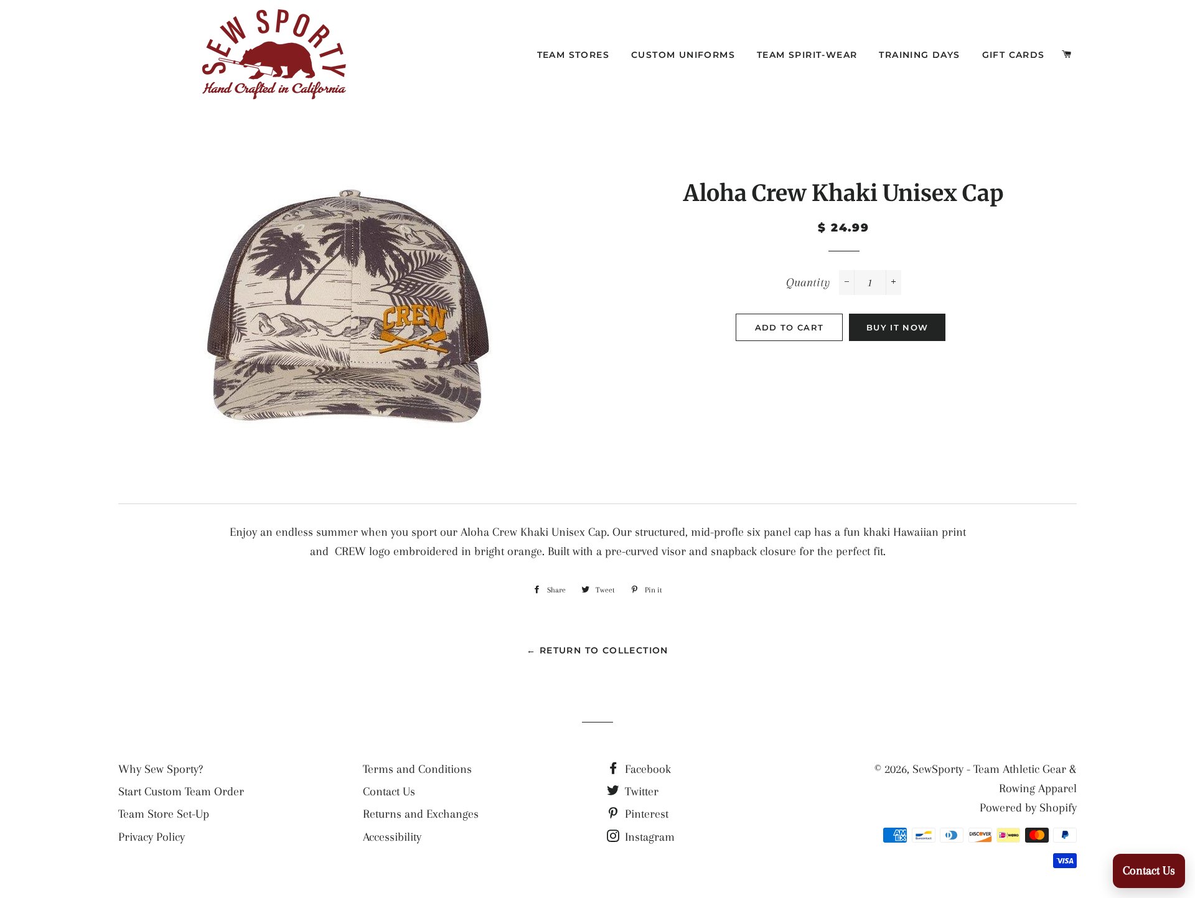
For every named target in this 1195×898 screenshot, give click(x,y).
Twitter (640, 791)
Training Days (919, 54)
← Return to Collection (597, 650)
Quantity (808, 282)
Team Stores (573, 54)
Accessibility (392, 837)
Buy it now (897, 327)
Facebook (646, 769)
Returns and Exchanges (421, 814)
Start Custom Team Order (181, 791)
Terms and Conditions (417, 769)
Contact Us (389, 791)
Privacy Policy (151, 837)
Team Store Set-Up (163, 814)
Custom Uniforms (683, 54)
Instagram (648, 837)
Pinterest (645, 814)
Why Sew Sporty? (160, 769)
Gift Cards (1013, 54)
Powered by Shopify (1028, 808)
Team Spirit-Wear (807, 54)
